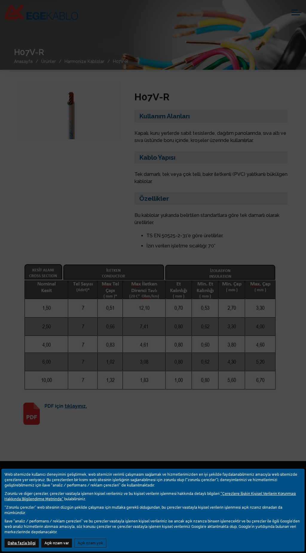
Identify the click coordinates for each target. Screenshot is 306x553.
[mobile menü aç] (296, 12)
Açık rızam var (57, 543)
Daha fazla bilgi (22, 543)
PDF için (66, 406)
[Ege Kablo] (41, 12)
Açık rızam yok (90, 543)
